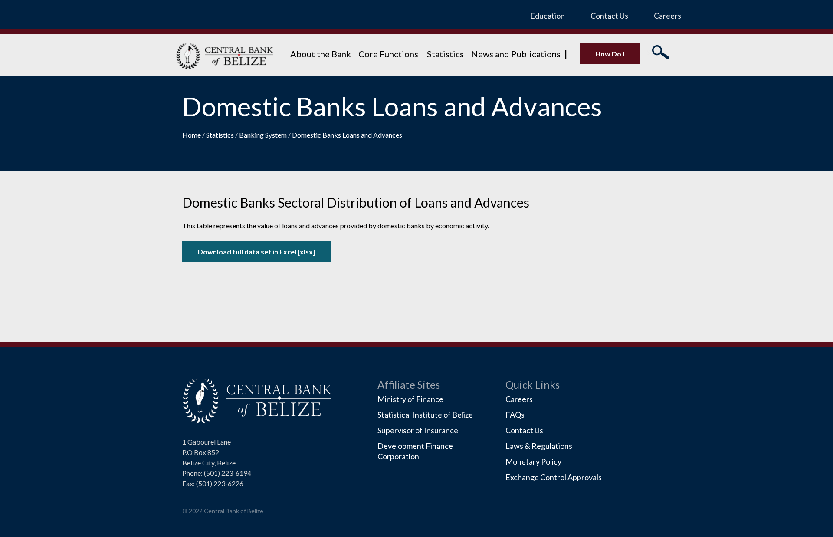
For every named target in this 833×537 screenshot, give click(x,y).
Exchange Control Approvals (553, 477)
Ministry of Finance (410, 399)
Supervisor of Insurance (417, 430)
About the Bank (320, 54)
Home (192, 135)
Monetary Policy (533, 461)
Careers (667, 15)
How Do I (609, 53)
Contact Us (609, 15)
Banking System (263, 135)
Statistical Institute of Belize (425, 414)
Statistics (445, 54)
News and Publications (516, 54)
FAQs (515, 414)
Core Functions (389, 54)
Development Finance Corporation (415, 451)
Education (547, 15)
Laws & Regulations (538, 446)
